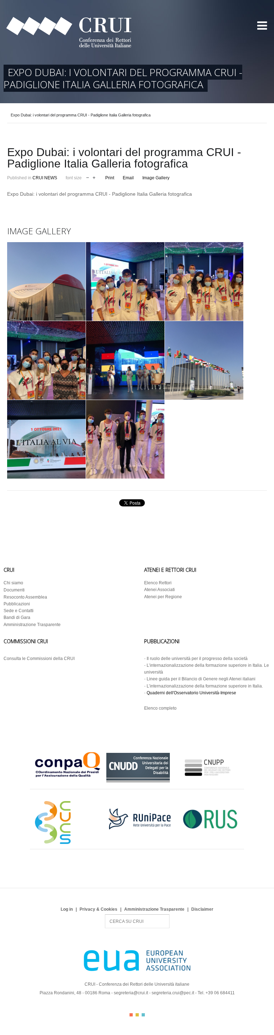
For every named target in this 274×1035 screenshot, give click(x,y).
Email (128, 177)
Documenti (14, 590)
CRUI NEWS (44, 177)
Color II (137, 1014)
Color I (131, 1014)
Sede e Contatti (19, 610)
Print (109, 177)
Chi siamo (13, 582)
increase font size (94, 177)
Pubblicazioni (17, 603)
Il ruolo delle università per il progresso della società (197, 658)
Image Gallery (155, 177)
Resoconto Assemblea (25, 597)
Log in (67, 909)
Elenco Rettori (158, 582)
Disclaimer (202, 909)
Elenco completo (160, 708)
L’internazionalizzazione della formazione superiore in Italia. (205, 686)
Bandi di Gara (17, 617)
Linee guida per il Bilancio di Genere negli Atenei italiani (201, 678)
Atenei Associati (159, 589)
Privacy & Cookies (98, 909)
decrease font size (87, 177)
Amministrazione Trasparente (32, 624)
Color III (143, 1014)
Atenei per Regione (163, 596)
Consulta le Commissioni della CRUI (39, 658)
